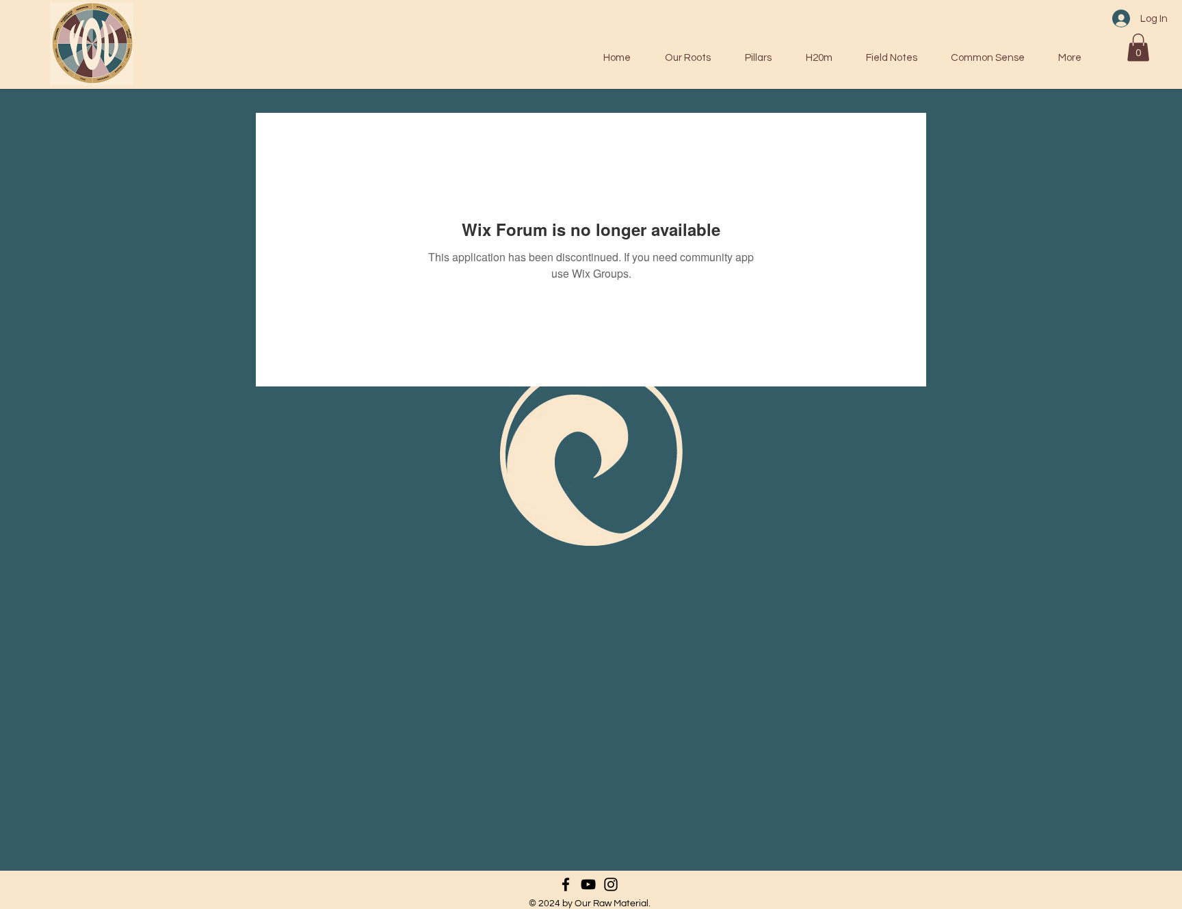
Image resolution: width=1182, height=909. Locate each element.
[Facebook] (566, 884)
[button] (1138, 48)
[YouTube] (588, 884)
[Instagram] (611, 884)
